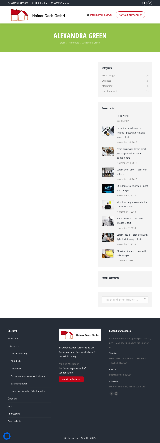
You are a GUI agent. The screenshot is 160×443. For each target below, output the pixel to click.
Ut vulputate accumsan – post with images (132, 188)
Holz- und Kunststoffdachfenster (28, 391)
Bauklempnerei (19, 383)
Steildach (16, 361)
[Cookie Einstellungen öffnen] (7, 439)
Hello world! (123, 115)
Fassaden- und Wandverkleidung (28, 376)
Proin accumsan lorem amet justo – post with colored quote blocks (131, 153)
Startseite (13, 338)
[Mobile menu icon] (150, 15)
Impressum (14, 413)
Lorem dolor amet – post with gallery (132, 171)
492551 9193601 (19, 3)
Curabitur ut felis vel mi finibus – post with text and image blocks (131, 133)
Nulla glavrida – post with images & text (130, 220)
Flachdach (16, 368)
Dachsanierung (19, 353)
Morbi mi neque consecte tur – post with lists (132, 204)
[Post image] (108, 118)
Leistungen (13, 346)
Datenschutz (14, 421)
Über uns (13, 398)
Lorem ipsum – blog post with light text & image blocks (132, 237)
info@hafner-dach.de (101, 14)
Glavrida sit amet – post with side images (132, 253)
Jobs (10, 406)
